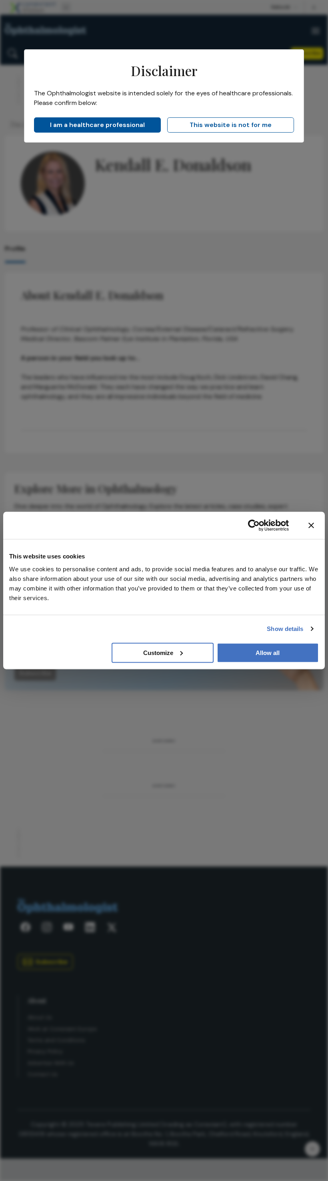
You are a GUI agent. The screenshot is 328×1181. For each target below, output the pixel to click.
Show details (285, 628)
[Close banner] (311, 525)
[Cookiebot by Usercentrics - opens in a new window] (254, 526)
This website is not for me (231, 125)
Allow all (268, 652)
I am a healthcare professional (97, 125)
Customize (158, 652)
